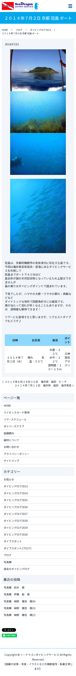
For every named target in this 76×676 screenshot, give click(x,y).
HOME (5, 29)
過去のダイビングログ (17, 569)
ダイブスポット (13, 541)
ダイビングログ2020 (16, 534)
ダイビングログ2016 (16, 507)
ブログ (19, 29)
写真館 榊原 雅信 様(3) (19, 608)
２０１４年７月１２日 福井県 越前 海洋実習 (43, 385)
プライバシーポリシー (17, 454)
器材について (11, 440)
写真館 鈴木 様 (14, 587)
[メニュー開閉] (70, 6)
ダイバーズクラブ (14, 426)
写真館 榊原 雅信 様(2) (19, 615)
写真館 (7, 562)
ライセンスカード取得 (17, 412)
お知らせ (9, 479)
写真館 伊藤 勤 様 (17, 594)
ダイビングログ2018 (16, 520)
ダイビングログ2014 (40, 29)
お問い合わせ (11, 447)
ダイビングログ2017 (16, 514)
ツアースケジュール (15, 419)
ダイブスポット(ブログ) (17, 548)
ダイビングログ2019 (16, 527)
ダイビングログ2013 (16, 486)
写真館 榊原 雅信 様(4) (19, 601)
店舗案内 (9, 433)
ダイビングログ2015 (16, 500)
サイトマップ (11, 460)
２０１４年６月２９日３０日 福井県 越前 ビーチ (36, 381)
